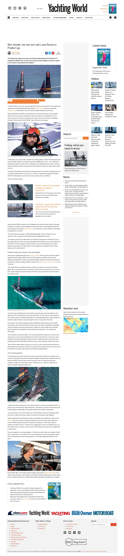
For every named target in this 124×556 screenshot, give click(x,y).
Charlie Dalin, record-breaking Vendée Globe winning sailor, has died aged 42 (76, 186)
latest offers (25, 499)
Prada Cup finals (34, 255)
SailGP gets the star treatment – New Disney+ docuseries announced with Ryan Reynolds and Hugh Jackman (76, 199)
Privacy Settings (102, 551)
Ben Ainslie (42, 100)
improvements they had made (48, 262)
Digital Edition (104, 9)
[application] (34, 456)
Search (86, 138)
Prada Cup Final (39, 108)
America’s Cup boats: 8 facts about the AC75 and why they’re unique (47, 206)
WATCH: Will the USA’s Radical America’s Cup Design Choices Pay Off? (110, 140)
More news (76, 212)
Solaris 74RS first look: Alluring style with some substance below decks (95, 140)
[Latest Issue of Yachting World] (112, 9)
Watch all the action (50, 473)
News (66, 177)
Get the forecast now (69, 333)
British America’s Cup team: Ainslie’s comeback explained (47, 187)
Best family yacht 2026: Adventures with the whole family (96, 94)
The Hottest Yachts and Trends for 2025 (110, 115)
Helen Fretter (15, 52)
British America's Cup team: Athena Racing (25, 100)
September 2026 (99, 67)
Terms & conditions (85, 551)
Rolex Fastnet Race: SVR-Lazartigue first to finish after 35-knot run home (96, 118)
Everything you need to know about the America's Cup (23, 102)
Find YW (105, 11)
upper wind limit (29, 229)
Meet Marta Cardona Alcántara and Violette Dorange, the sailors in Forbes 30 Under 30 (76, 206)
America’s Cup (12, 110)
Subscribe (105, 6)
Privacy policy (94, 551)
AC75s (10, 420)
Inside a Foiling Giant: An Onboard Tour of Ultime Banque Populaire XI (110, 95)
